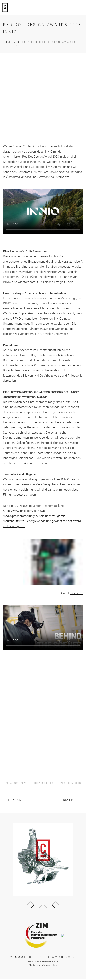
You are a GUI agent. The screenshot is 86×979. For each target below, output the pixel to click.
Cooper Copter (43, 783)
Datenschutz (33, 961)
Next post (71, 800)
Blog (22, 42)
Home (8, 42)
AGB (55, 961)
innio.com (76, 593)
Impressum (46, 961)
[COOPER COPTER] (5, 7)
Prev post (15, 800)
